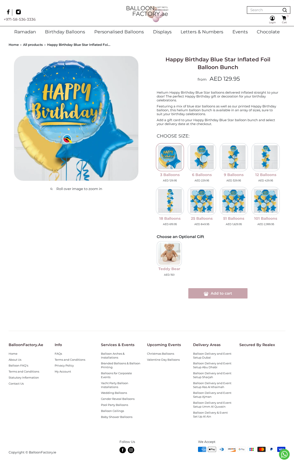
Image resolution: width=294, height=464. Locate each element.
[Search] (284, 10)
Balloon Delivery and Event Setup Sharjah (212, 375)
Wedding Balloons (114, 392)
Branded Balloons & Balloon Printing (120, 365)
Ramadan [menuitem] (25, 31)
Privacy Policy (64, 365)
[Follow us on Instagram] (19, 12)
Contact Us (16, 383)
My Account (63, 371)
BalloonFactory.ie (42, 452)
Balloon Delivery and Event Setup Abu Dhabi (212, 365)
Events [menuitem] (240, 31)
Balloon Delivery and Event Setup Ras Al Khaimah (212, 385)
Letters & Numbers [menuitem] (202, 31)
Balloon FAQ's (18, 365)
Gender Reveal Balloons (118, 399)
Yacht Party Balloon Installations (114, 385)
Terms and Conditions (24, 371)
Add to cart (221, 293)
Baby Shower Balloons (116, 417)
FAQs (58, 353)
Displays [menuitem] (162, 31)
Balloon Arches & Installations (113, 355)
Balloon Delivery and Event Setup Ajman (212, 394)
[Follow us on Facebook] (9, 12)
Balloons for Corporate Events (116, 375)
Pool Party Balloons (114, 405)
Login (272, 22)
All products (33, 45)
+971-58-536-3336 (20, 19)
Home (14, 45)
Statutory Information (24, 377)
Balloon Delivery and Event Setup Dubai (212, 355)
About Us (15, 359)
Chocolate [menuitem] (268, 31)
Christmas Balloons (160, 353)
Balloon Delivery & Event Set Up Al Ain (210, 414)
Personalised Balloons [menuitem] (119, 31)
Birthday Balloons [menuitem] (65, 31)
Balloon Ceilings (112, 411)
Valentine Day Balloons (163, 359)
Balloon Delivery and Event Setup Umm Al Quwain (212, 404)
